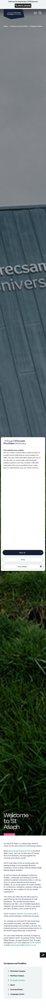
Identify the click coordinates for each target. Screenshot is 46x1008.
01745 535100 (35, 943)
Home (6, 26)
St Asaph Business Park (20, 851)
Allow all (22, 552)
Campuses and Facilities (19, 26)
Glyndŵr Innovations (25, 914)
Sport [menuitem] (12, 985)
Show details (22, 566)
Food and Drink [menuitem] (16, 989)
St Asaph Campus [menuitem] (17, 980)
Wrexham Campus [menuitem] (17, 971)
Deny (23, 559)
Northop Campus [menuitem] (17, 976)
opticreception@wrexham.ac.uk (23, 945)
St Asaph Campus (36, 26)
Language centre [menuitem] (17, 994)
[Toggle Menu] (34, 14)
